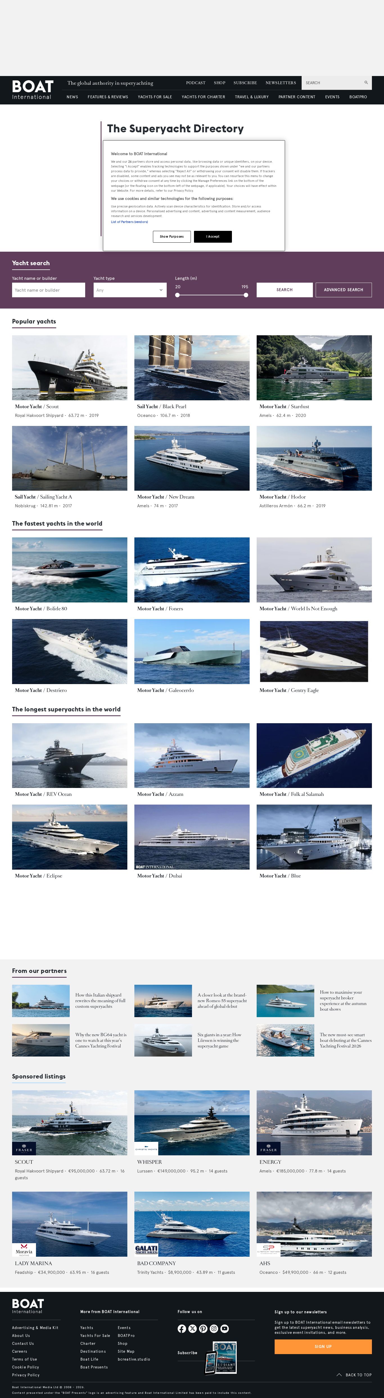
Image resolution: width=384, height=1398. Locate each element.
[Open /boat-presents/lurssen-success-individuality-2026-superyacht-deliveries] (163, 1040)
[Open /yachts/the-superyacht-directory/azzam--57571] (192, 755)
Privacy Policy (26, 1375)
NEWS (72, 97)
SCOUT (24, 1162)
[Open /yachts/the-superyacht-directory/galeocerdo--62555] (192, 651)
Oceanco (146, 415)
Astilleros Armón (276, 505)
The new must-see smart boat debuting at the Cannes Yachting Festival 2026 (346, 1040)
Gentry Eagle (305, 690)
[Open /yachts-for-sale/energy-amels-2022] (314, 1122)
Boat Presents (94, 1367)
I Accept (213, 236)
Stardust (300, 406)
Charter (88, 1343)
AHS (264, 1263)
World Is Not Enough (314, 608)
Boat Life (89, 1359)
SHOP (219, 83)
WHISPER (149, 1162)
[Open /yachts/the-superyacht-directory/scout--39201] (69, 367)
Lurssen (145, 1171)
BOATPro (126, 1336)
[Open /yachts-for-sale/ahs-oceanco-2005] (314, 1224)
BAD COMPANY (156, 1263)
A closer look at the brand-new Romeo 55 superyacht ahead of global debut (222, 1000)
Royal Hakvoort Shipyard (39, 415)
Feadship (24, 1272)
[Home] (37, 90)
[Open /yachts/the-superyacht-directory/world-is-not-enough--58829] (314, 569)
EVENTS (332, 97)
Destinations (93, 1351)
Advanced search (344, 289)
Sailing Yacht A (56, 496)
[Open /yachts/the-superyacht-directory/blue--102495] (314, 837)
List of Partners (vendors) (129, 222)
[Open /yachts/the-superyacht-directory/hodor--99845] (314, 458)
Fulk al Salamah (307, 794)
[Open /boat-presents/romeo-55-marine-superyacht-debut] (163, 1001)
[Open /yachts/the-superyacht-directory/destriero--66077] (69, 651)
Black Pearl (174, 406)
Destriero (56, 690)
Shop (123, 1343)
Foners (176, 608)
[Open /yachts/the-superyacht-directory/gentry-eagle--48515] (314, 651)
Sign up (323, 1346)
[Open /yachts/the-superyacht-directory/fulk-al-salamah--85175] (314, 755)
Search (285, 289)
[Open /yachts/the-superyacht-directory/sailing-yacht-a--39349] (69, 458)
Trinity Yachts (150, 1272)
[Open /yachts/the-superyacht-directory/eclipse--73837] (69, 837)
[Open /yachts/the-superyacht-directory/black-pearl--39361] (192, 367)
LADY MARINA (33, 1263)
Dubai (175, 875)
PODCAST (195, 83)
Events (124, 1328)
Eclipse (54, 875)
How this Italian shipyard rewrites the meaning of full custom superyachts (100, 1000)
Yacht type (104, 278)
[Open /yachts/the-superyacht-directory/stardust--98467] (314, 367)
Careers (19, 1351)
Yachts (86, 1328)
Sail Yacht (147, 406)
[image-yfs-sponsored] (24, 1153)
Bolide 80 (56, 608)
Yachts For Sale (95, 1336)
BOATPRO (358, 97)
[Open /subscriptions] (216, 1359)
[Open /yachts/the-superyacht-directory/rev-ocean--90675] (69, 755)
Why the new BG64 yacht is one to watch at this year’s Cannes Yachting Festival (101, 1040)
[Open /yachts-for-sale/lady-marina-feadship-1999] (69, 1224)
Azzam (176, 794)
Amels (265, 415)
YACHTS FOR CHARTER (203, 97)
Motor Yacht (28, 406)
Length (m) (186, 278)
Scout (52, 406)
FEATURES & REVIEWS (108, 97)
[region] (194, 196)
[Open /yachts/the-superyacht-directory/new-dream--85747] (192, 458)
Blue (296, 875)
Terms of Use (24, 1359)
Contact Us (23, 1343)
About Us (21, 1336)
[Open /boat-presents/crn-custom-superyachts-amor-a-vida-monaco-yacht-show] (41, 1001)
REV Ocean (59, 794)
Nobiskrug (25, 505)
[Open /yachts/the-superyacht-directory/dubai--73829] (192, 837)
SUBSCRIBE (245, 83)
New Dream (181, 496)
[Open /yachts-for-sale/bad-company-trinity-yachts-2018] (192, 1224)
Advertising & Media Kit (35, 1328)
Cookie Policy (25, 1367)
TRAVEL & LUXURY (251, 97)
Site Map (126, 1351)
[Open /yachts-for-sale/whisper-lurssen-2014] (192, 1122)
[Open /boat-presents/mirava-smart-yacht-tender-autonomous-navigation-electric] (285, 1040)
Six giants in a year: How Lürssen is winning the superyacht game (219, 1040)
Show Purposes (172, 236)
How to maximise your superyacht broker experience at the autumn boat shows (343, 1000)
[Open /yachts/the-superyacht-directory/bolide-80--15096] (69, 569)
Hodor (298, 496)
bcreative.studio (134, 1359)
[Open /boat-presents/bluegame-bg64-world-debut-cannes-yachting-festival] (41, 1040)
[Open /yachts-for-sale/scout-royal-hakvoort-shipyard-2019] (69, 1122)
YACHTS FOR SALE (155, 97)
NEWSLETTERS (281, 83)
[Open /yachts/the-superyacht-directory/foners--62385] (192, 569)
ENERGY (270, 1162)
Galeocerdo (181, 690)
